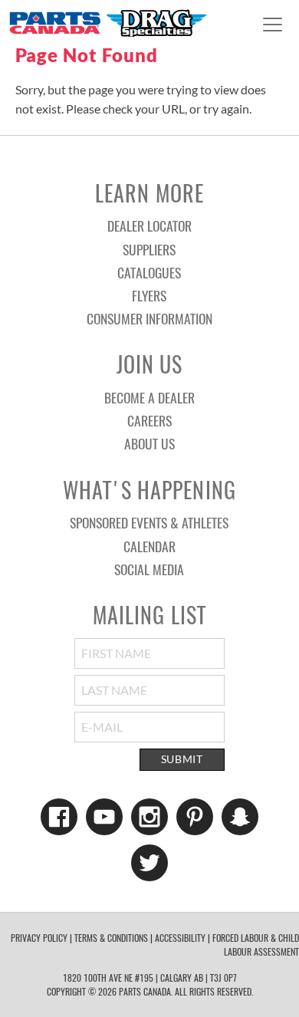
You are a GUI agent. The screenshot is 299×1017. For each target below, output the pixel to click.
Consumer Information (149, 318)
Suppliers (149, 249)
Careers (149, 420)
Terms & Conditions (111, 937)
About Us (149, 443)
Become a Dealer (149, 397)
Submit (182, 759)
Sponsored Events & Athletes (149, 522)
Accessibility (180, 937)
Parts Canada (107, 22)
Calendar (149, 546)
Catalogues (149, 272)
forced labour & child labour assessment (255, 944)
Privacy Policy (39, 937)
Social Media (149, 569)
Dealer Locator (149, 225)
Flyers (149, 295)
